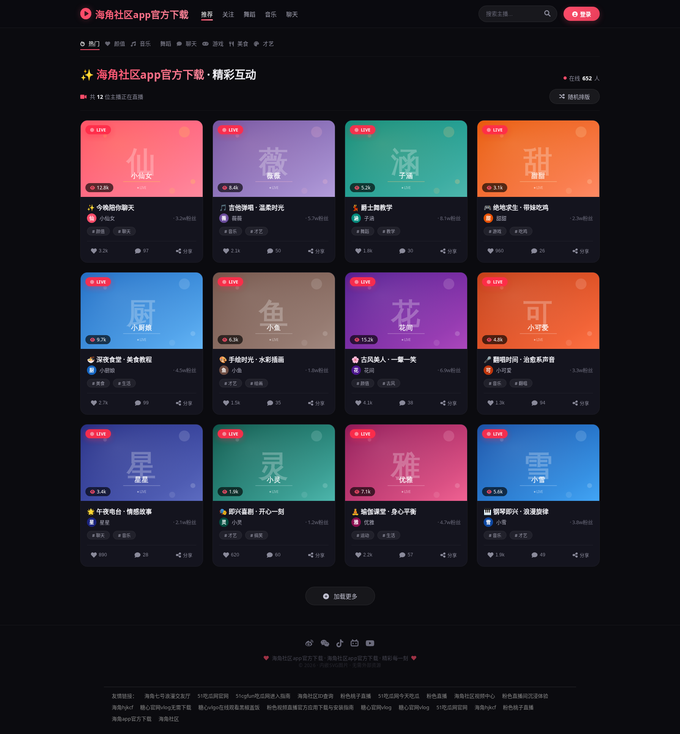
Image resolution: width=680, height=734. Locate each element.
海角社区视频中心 (474, 695)
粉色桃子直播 (355, 695)
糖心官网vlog (376, 707)
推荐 (207, 14)
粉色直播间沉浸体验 (525, 695)
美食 (242, 43)
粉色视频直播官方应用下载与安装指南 (310, 707)
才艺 (267, 43)
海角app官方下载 (132, 718)
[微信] (324, 643)
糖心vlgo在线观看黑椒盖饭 (229, 707)
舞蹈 (249, 14)
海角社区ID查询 (315, 695)
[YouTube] (370, 643)
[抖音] (340, 643)
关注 (228, 14)
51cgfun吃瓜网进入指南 (263, 695)
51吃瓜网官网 (213, 695)
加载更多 (344, 596)
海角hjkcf (122, 707)
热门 (93, 43)
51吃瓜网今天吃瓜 (398, 695)
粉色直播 (437, 695)
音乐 (271, 14)
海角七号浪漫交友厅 (167, 695)
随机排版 (579, 97)
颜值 (119, 43)
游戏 (217, 43)
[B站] (354, 643)
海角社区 (169, 718)
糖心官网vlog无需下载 (165, 707)
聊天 (292, 14)
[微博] (309, 643)
